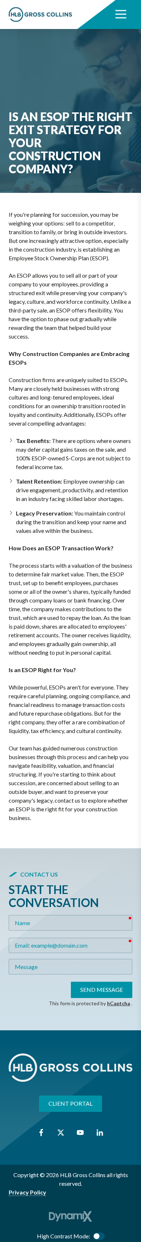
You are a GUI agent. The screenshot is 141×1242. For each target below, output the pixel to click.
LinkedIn (100, 1132)
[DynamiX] (70, 1216)
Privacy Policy (27, 1192)
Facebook (41, 1132)
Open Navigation (120, 14)
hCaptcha (118, 1003)
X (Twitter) (61, 1132)
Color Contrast (98, 1236)
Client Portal (70, 1103)
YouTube (80, 1132)
